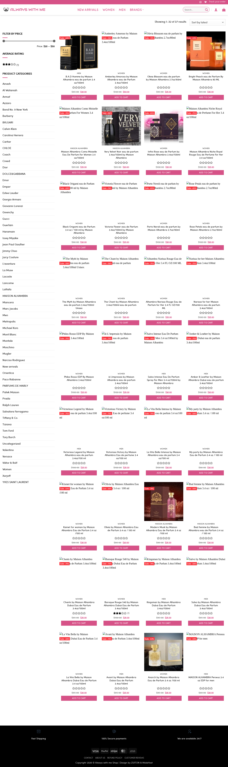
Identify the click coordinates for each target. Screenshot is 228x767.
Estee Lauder (10, 193)
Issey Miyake (10, 238)
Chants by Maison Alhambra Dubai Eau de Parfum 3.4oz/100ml (78, 605)
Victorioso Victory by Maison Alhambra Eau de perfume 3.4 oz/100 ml (121, 455)
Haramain (9, 231)
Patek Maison (11, 392)
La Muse (8, 270)
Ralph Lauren (11, 405)
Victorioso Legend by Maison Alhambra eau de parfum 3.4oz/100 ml (78, 455)
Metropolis (9, 321)
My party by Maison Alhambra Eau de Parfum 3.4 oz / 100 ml (206, 453)
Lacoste (7, 276)
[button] (216, 9)
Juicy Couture (11, 257)
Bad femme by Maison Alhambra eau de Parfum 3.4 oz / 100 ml (206, 530)
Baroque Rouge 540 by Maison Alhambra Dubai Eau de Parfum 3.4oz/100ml (121, 605)
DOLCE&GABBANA (14, 173)
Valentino (8, 450)
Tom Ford (8, 430)
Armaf (6, 96)
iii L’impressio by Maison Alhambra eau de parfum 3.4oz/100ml (121, 379)
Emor (6, 180)
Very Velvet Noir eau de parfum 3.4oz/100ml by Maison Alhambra (121, 154)
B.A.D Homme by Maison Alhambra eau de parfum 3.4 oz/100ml (79, 79)
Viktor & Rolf (10, 462)
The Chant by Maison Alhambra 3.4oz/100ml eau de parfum (121, 303)
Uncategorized (12, 443)
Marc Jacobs (10, 308)
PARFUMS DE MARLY (15, 385)
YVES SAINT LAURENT (16, 482)
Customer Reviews (134, 757)
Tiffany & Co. (10, 417)
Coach (6, 154)
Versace (7, 456)
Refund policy (114, 757)
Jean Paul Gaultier (14, 244)
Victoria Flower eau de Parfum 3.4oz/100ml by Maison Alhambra (121, 229)
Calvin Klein (10, 128)
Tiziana (7, 424)
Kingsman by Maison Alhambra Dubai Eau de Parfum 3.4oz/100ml (164, 605)
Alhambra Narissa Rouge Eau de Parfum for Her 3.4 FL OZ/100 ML (164, 304)
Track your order (217, 1)
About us (100, 757)
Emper (7, 186)
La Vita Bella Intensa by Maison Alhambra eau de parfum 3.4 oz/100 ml (164, 455)
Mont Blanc (9, 334)
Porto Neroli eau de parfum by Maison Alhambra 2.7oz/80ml (163, 228)
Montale (8, 340)
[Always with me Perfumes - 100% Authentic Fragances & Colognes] (24, 9)
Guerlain (8, 225)
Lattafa (7, 289)
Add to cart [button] (79, 97)
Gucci (6, 218)
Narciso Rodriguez (14, 360)
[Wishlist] (205, 2)
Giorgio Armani (12, 199)
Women (109, 10)
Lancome (8, 283)
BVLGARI (8, 122)
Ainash (7, 83)
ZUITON (135, 762)
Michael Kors (10, 328)
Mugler (7, 353)
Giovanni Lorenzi (13, 206)
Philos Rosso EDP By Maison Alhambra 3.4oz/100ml (79, 378)
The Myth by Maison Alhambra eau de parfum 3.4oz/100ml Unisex (79, 304)
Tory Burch (9, 437)
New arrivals (87, 10)
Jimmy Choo (10, 251)
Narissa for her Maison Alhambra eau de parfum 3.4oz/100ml (206, 304)
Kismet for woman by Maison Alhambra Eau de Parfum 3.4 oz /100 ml (79, 530)
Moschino (8, 347)
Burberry (8, 116)
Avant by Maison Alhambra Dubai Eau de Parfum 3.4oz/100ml (121, 680)
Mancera (8, 302)
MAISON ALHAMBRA (15, 295)
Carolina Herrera (13, 135)
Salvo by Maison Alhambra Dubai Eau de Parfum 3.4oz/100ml (206, 605)
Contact (88, 757)
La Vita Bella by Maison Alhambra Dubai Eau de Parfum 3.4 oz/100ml (78, 680)
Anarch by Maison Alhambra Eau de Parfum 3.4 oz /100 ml (164, 679)
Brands (136, 10)
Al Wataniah (10, 90)
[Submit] (206, 9)
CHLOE (7, 148)
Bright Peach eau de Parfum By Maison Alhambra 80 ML (206, 78)
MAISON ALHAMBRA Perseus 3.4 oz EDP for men (206, 679)
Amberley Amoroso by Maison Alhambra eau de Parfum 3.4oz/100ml (121, 79)
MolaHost (147, 762)
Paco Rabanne (12, 379)
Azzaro (7, 103)
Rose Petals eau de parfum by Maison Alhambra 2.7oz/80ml (206, 228)
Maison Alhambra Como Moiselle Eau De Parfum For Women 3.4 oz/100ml (79, 154)
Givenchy (8, 212)
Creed (6, 161)
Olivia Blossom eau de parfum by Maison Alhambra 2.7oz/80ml (163, 78)
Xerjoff (7, 475)
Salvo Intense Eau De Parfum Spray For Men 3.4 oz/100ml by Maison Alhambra (163, 379)
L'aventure (9, 263)
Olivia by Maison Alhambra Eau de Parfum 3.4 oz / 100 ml (121, 528)
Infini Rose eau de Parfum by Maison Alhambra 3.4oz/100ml (163, 153)
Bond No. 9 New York (15, 109)
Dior (5, 167)
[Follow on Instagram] (200, 2)
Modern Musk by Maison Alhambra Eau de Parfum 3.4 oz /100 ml (163, 530)
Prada (6, 398)
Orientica (8, 373)
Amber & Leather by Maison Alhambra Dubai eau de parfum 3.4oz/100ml (206, 379)
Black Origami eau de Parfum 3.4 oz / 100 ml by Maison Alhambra (79, 229)
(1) (11, 65)
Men (122, 10)
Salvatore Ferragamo (15, 411)
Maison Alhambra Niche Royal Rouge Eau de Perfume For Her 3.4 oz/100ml (206, 154)
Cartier (7, 141)
